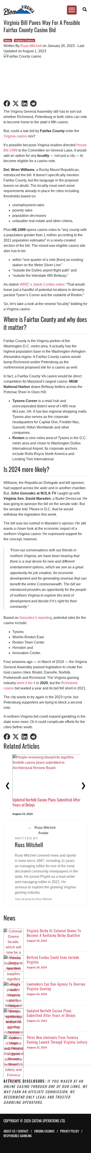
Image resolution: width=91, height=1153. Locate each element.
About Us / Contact (16, 1131)
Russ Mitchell (31, 46)
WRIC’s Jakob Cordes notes (42, 284)
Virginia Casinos (24, 40)
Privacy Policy (69, 1131)
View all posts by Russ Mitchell (33, 899)
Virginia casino (15, 136)
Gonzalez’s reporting (35, 618)
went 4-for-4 (26, 683)
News (8, 40)
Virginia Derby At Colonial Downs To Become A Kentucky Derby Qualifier (46, 802)
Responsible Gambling (18, 1135)
